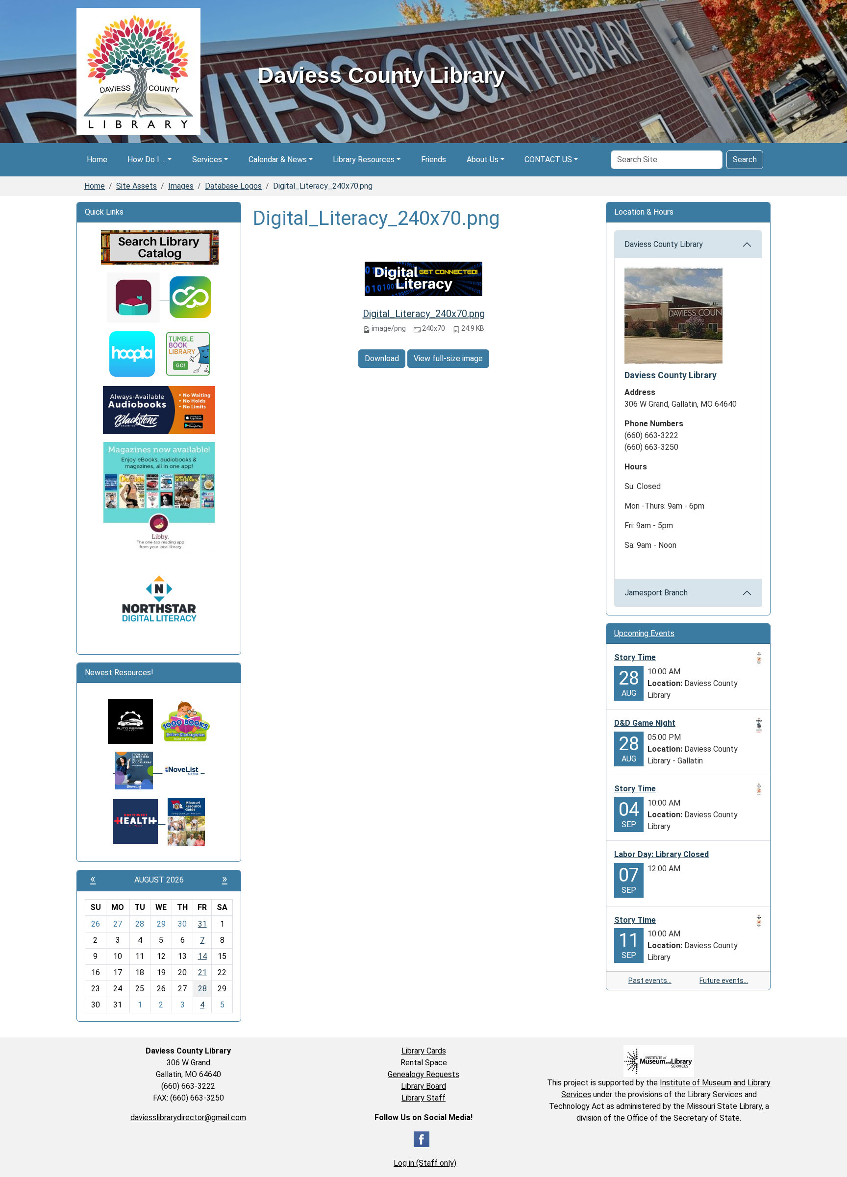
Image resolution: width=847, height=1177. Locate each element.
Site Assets (136, 186)
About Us (482, 159)
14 (202, 956)
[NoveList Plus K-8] (184, 770)
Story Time (635, 657)
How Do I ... (146, 159)
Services (207, 159)
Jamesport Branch (656, 592)
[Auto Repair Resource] (130, 720)
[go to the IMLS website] (659, 1061)
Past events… (650, 980)
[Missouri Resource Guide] (186, 821)
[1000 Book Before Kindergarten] (181, 720)
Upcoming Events (644, 633)
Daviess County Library (663, 244)
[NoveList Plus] (138, 770)
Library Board (423, 1086)
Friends (433, 159)
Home (97, 159)
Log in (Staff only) (425, 1163)
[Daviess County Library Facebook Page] (421, 1139)
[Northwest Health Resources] (139, 821)
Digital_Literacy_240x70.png (424, 313)
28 (202, 988)
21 (202, 972)
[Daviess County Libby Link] (138, 296)
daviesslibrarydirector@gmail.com (188, 1117)
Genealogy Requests (423, 1074)
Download (382, 358)
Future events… (723, 980)
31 (202, 924)
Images (181, 186)
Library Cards (423, 1050)
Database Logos (233, 186)
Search (745, 159)
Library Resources (364, 159)
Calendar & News (278, 159)
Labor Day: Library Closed (661, 854)
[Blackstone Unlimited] (159, 409)
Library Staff (423, 1098)
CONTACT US (548, 159)
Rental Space (423, 1062)
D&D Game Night (644, 723)
